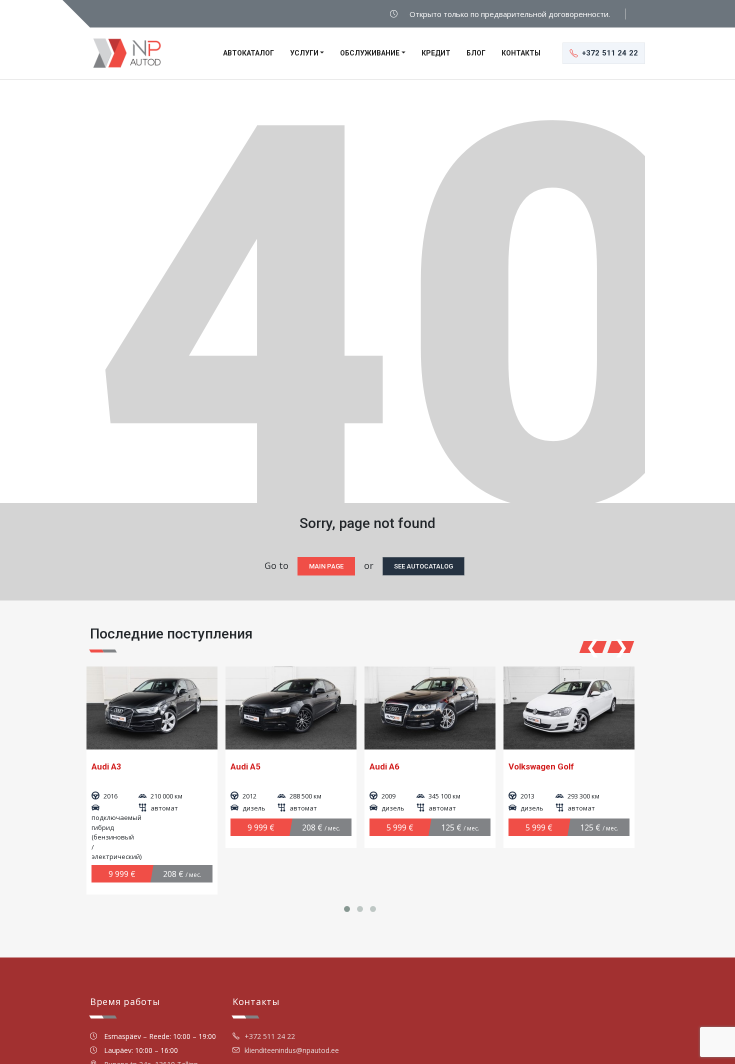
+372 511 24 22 (269, 1036)
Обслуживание (370, 53)
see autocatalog (423, 566)
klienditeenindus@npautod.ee (291, 1050)
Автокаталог (248, 53)
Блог (476, 53)
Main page (326, 566)
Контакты (521, 53)
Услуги (304, 53)
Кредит (436, 53)
